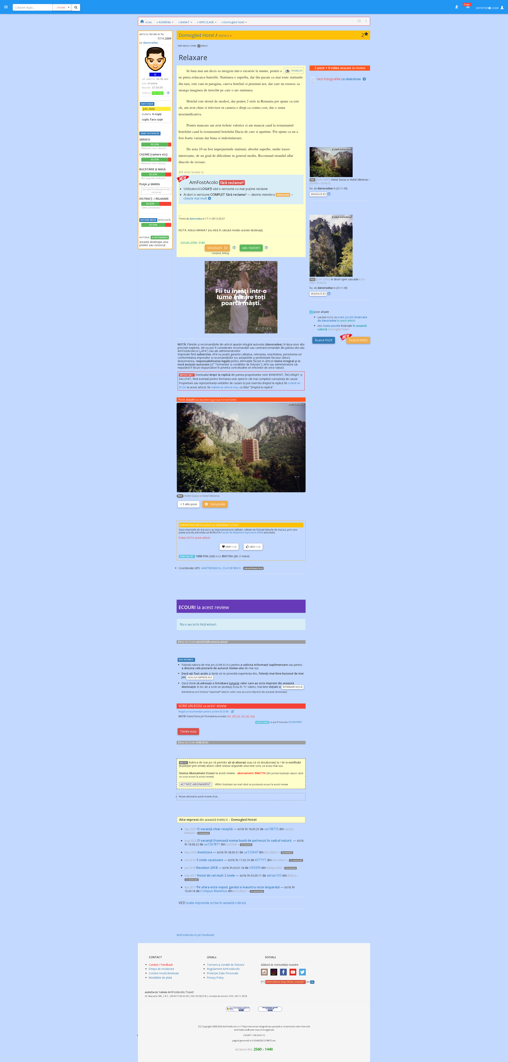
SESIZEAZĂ (214, 248)
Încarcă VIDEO (358, 340)
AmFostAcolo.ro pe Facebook (195, 935)
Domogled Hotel (196, 35)
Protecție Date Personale (222, 973)
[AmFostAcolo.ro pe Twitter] (303, 971)
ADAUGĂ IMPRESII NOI (200, 677)
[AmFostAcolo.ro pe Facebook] (284, 971)
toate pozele (331, 326)
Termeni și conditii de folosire (225, 965)
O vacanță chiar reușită (215, 829)
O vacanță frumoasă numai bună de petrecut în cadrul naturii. (244, 840)
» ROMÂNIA (164, 22)
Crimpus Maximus (213, 891)
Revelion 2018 (206, 867)
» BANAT (184, 22)
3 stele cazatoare (209, 860)
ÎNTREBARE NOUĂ (293, 687)
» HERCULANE (205, 22)
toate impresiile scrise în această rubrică (216, 903)
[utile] (457, 7)
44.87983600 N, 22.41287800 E (221, 568)
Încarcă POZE (323, 340)
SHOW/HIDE (295, 722)
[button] (331, 162)
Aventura (204, 852)
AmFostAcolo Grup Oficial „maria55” (285, 981)
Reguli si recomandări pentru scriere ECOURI (204, 711)
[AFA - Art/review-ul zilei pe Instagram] (265, 971)
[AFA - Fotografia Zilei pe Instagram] (274, 971)
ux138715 (271, 829)
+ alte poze (188, 504)
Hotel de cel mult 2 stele (216, 875)
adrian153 (274, 875)
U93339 (255, 867)
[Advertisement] (155, 314)
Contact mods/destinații (164, 973)
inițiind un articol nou (224, 387)
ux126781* (212, 844)
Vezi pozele (217, 504)
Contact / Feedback (161, 965)
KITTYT (260, 860)
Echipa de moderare (161, 969)
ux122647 (251, 852)
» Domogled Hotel (232, 22)
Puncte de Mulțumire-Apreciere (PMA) (242, 532)
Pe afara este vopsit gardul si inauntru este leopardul (238, 887)
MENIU (224, 36)
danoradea (150, 42)
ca (351, 79)
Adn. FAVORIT (251, 248)
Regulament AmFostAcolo (223, 969)
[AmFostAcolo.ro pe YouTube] (294, 971)
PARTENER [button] (157, 93)
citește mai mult (195, 198)
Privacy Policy (215, 977)
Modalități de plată (160, 977)
